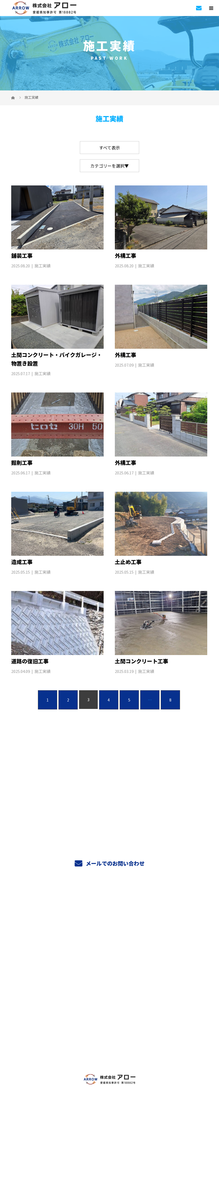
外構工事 (125, 255)
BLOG (110, 1054)
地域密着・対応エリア (109, 992)
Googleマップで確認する (109, 1115)
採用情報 (110, 1042)
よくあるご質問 (109, 1004)
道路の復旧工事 (30, 661)
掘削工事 (22, 462)
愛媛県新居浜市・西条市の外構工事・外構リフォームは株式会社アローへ (109, 1141)
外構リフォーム (109, 941)
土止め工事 (128, 562)
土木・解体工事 (109, 954)
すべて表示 (109, 147)
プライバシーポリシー (110, 1151)
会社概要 (110, 1029)
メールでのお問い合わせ (114, 863)
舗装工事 (22, 255)
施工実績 (42, 265)
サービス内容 (109, 916)
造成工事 (22, 562)
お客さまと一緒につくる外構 (109, 979)
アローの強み (109, 966)
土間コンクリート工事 (141, 661)
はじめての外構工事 (109, 929)
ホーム (109, 904)
